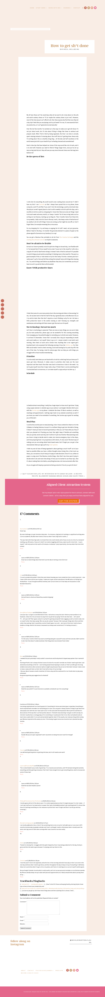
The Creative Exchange (66, 237)
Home (32, 8)
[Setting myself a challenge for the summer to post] (41, 956)
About (23, 970)
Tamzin (22, 750)
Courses (66, 8)
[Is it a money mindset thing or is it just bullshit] (19, 956)
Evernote (41, 204)
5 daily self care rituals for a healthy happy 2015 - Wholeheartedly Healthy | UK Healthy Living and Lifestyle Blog (52, 888)
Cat (21, 575)
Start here (40, 8)
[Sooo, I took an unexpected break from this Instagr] (63, 956)
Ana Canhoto (23, 529)
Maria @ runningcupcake (27, 823)
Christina (22, 860)
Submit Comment (26, 928)
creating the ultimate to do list (36, 240)
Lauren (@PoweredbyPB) (27, 766)
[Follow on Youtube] (95, 7)
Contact (76, 8)
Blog (84, 8)
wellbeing (74, 49)
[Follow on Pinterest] (92, 7)
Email (22, 920)
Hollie (21, 843)
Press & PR (59, 970)
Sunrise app (35, 410)
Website (22, 924)
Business (64, 49)
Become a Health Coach (29, 973)
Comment (23, 901)
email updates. (53, 445)
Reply (21, 548)
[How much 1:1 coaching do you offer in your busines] (85, 956)
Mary (21, 656)
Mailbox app (69, 345)
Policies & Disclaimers (44, 970)
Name (22, 917)
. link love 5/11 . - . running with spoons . (32, 884)
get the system (68, 501)
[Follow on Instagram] (88, 7)
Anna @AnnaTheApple (26, 612)
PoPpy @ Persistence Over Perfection (30, 801)
